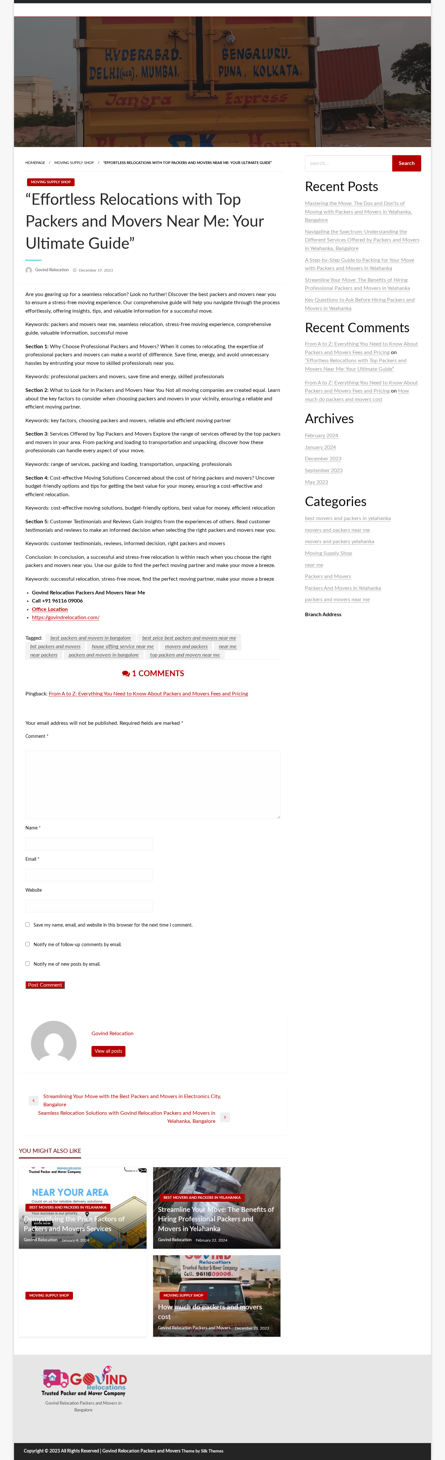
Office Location (50, 609)
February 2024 (321, 435)
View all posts (108, 1051)
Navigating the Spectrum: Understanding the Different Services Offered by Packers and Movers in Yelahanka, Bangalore (362, 240)
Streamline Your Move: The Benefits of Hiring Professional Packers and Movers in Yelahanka (216, 1219)
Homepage (35, 163)
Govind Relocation (52, 270)
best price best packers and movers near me (189, 638)
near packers (43, 655)
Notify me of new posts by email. (67, 964)
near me (228, 646)
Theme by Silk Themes (202, 1451)
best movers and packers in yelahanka (68, 1207)
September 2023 (324, 470)
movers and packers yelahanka (339, 541)
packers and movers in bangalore (104, 655)
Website (33, 890)
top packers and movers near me (185, 655)
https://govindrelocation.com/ (66, 617)
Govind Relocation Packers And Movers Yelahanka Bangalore (71, 1312)
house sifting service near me (123, 646)
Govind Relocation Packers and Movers (195, 1328)
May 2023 (316, 482)
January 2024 (320, 447)
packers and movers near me (337, 599)
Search (407, 163)
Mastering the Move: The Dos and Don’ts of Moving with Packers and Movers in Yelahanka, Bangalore (358, 212)
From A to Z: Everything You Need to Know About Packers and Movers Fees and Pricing (148, 693)
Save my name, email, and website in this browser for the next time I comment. (113, 925)
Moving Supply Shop (74, 163)
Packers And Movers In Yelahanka (343, 588)
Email (32, 859)
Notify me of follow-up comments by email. (78, 945)
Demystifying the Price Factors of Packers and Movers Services (74, 1224)
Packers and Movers (328, 576)
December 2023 (323, 458)
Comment (37, 736)
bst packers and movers (55, 646)
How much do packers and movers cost (210, 1312)
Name (33, 828)
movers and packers (186, 646)
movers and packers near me (337, 530)
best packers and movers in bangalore (90, 638)
